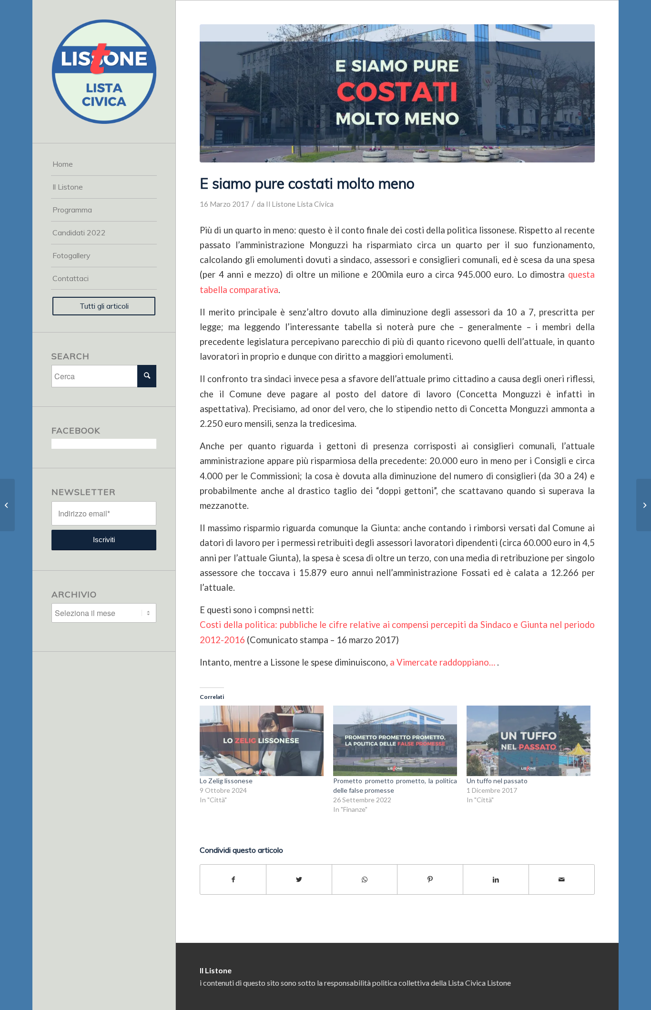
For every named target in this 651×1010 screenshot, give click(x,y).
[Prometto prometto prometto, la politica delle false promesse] (395, 741)
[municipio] (397, 93)
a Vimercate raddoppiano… (441, 662)
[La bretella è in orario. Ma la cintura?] (643, 505)
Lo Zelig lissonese (226, 781)
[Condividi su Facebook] (233, 879)
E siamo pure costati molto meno (307, 183)
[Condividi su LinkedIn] (496, 879)
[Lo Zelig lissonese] (262, 741)
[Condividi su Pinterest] (430, 879)
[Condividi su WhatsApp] (364, 879)
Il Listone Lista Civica (300, 204)
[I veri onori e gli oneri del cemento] (7, 505)
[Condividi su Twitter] (299, 879)
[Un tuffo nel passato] (528, 741)
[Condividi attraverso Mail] (561, 879)
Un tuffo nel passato (497, 781)
